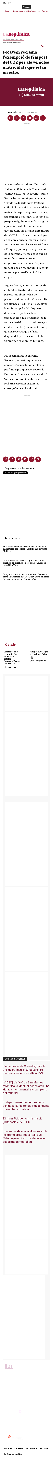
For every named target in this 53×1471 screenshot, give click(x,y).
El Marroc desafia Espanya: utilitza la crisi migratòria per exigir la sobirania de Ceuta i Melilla (25, 549)
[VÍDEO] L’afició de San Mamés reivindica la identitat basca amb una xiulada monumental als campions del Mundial (26, 1087)
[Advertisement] (26, 151)
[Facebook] (17, 118)
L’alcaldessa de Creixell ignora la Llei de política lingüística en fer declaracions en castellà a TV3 (24, 563)
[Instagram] (23, 1372)
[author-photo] (5, 667)
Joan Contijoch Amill (39, 660)
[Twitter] (23, 118)
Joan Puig (12, 667)
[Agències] (5, 112)
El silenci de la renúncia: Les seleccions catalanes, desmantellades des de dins (12, 657)
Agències (11, 112)
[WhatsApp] (10, 118)
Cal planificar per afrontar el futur (39, 652)
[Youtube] (33, 1372)
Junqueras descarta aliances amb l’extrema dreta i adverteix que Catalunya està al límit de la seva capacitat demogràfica (26, 576)
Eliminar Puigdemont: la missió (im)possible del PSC (22, 1120)
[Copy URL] (36, 118)
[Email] (43, 118)
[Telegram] (30, 118)
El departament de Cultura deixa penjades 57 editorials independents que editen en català (26, 1105)
